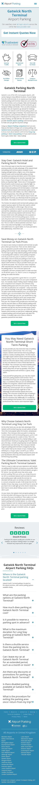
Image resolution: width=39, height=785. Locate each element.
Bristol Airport (5, 746)
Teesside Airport (26, 754)
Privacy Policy (16, 716)
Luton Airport (25, 737)
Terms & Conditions (13, 714)
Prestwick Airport (26, 745)
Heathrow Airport (6, 762)
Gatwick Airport (6, 758)
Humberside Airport (7, 764)
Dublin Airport (5, 750)
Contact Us (23, 712)
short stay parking (15, 134)
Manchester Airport (27, 739)
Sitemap (32, 712)
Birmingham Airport (7, 743)
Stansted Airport (26, 752)
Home (6, 712)
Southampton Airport (27, 750)
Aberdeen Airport (6, 737)
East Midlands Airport (7, 752)
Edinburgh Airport (6, 754)
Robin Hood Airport (27, 746)
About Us (14, 712)
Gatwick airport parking (15, 121)
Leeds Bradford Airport (8, 768)
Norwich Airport (26, 743)
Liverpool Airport (6, 770)
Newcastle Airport (26, 741)
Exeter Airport (5, 756)
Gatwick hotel (6, 130)
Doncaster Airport (6, 748)
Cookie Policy (27, 714)
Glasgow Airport (6, 760)
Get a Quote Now (19, 142)
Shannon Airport (26, 748)
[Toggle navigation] (35, 3)
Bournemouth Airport (8, 745)
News (25, 716)
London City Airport (7, 772)
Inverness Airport (6, 766)
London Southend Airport (9, 774)
